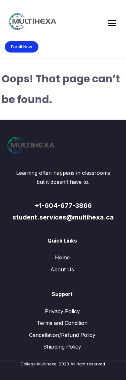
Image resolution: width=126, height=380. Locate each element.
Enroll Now (21, 46)
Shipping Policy (62, 346)
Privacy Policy (62, 311)
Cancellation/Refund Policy (62, 335)
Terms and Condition (62, 323)
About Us (62, 269)
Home (62, 257)
